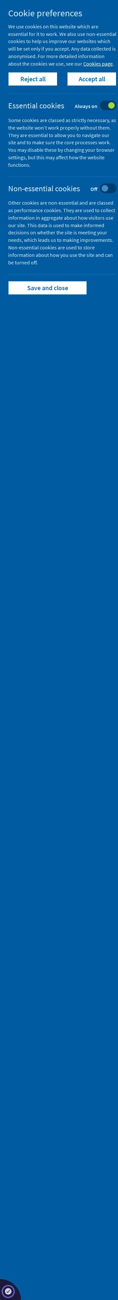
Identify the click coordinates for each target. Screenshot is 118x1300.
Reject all (33, 79)
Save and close (47, 288)
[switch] (67, 106)
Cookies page (98, 63)
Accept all (92, 79)
